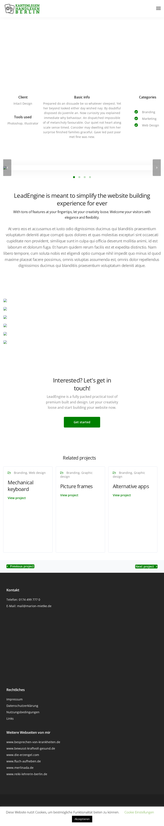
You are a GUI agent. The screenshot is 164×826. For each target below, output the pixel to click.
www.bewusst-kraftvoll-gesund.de (30, 748)
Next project (145, 566)
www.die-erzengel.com (22, 755)
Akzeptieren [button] (82, 819)
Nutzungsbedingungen (23, 712)
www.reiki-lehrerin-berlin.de (26, 774)
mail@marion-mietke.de (34, 606)
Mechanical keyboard (20, 485)
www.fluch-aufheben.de (23, 761)
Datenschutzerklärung (22, 706)
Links (10, 718)
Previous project (22, 566)
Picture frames (76, 486)
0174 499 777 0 (29, 600)
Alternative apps (131, 486)
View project (17, 498)
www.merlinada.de (20, 768)
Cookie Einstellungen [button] (139, 812)
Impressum (14, 699)
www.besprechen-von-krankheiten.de (33, 742)
